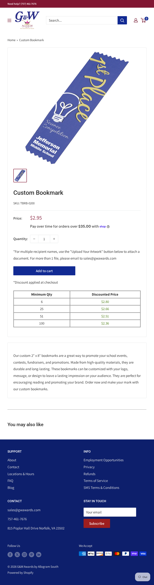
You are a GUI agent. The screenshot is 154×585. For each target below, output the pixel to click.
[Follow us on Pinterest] (31, 554)
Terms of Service (96, 480)
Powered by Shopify (20, 573)
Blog (11, 487)
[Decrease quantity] (34, 239)
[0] (143, 20)
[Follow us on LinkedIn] (38, 554)
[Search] (122, 20)
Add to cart (44, 271)
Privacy (89, 467)
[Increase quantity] (54, 239)
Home (11, 40)
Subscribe (96, 523)
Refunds (89, 474)
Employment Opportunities (104, 460)
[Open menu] (9, 20)
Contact (13, 467)
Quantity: (20, 238)
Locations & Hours (21, 474)
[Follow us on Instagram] (24, 554)
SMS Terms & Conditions (101, 487)
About (12, 460)
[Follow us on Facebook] (10, 554)
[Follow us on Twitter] (17, 554)
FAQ (10, 480)
